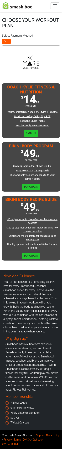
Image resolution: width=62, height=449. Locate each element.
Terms (17, 440)
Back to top (53, 436)
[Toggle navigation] (55, 5)
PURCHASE (31, 186)
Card (6, 41)
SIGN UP (31, 133)
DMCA (27, 440)
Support (41, 436)
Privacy (7, 440)
